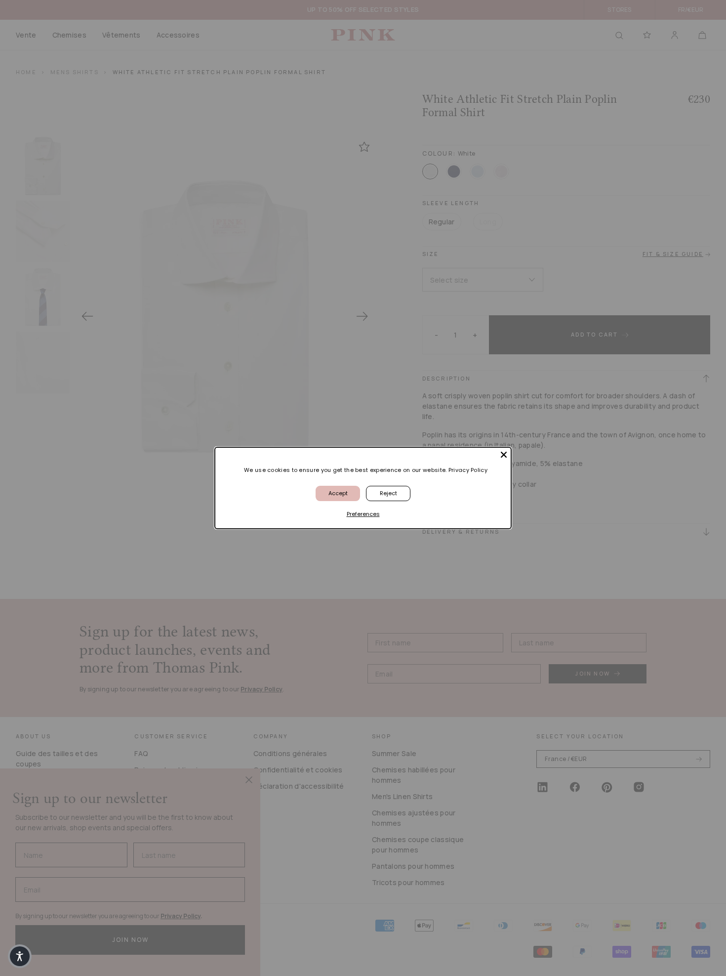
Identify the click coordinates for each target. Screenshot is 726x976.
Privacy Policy (467, 470)
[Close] (504, 455)
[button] (20, 956)
